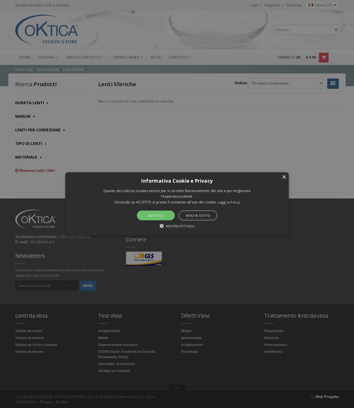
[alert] (177, 204)
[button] (177, 204)
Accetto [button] (156, 215)
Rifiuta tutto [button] (198, 215)
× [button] (284, 177)
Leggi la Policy (229, 202)
